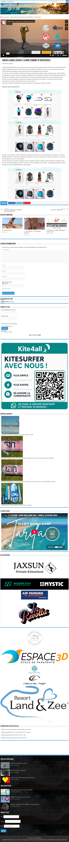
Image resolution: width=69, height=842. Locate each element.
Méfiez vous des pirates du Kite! (20, 797)
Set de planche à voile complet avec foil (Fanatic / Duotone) (16, 505)
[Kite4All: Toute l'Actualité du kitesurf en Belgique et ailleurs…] (34, 8)
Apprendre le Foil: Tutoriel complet (21, 790)
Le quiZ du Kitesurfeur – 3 (58, 209)
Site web (4, 276)
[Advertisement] (34, 749)
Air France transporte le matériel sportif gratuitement (12, 210)
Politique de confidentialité (47, 839)
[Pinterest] (54, 2)
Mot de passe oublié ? (7, 331)
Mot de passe (4, 316)
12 (18, 765)
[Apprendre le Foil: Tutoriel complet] (5, 792)
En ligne (7, 301)
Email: (2, 826)
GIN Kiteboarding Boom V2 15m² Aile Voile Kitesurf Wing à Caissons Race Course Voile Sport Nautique (27, 458)
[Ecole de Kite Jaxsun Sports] (5, 765)
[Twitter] (53, 2)
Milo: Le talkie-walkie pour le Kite (22, 729)
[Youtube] (56, 2)
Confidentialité (37, 838)
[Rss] (49, 2)
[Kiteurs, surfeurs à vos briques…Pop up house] (5, 807)
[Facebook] (51, 2)
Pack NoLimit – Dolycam (18, 770)
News (7, 17)
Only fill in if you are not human (9, 323)
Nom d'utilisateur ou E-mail (8, 309)
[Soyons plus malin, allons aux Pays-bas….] (5, 780)
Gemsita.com (7, 73)
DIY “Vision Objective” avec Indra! (21, 732)
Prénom (3, 821)
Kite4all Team (4, 737)
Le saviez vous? (6, 230)
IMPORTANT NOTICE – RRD (19, 735)
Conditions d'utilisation (61, 839)
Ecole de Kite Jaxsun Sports (19, 763)
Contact (30, 838)
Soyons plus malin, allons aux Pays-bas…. (23, 777)
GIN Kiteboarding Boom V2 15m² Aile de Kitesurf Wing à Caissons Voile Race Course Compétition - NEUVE (28, 481)
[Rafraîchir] (5, 283)
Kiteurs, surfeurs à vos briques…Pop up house (25, 804)
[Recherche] (67, 1)
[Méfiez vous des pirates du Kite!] (5, 799)
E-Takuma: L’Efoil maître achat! (18, 737)
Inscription (4, 330)
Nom (4, 265)
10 (18, 772)
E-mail (4, 271)
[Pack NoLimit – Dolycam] (5, 773)
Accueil (3, 17)
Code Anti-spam (6, 288)
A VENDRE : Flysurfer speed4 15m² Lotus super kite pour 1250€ (17, 434)
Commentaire (6, 249)
